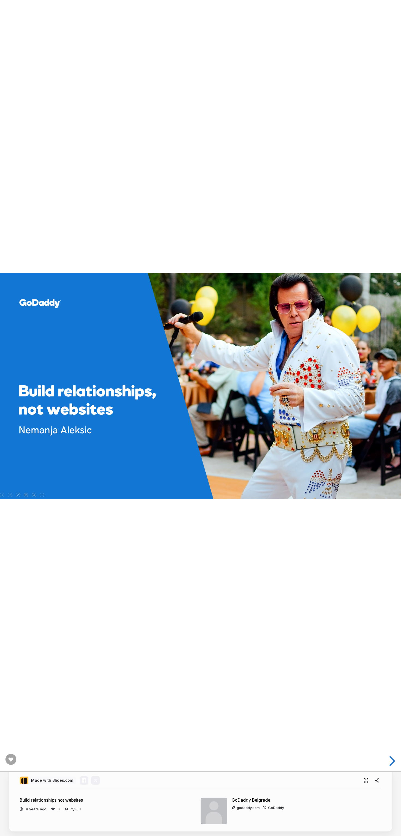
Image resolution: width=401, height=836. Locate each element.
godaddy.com (248, 807)
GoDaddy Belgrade (251, 800)
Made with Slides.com (52, 780)
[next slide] (392, 761)
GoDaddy (276, 807)
